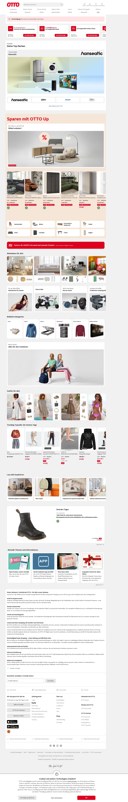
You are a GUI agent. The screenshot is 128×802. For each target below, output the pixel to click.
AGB (25, 752)
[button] (15, 329)
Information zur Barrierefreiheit (54, 752)
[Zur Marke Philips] (68, 99)
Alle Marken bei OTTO (56, 106)
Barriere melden (19, 716)
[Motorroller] (47, 299)
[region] (64, 788)
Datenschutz (31, 752)
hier (87, 789)
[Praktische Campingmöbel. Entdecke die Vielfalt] (101, 299)
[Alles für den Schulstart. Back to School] (55, 364)
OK (86, 798)
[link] (8, 731)
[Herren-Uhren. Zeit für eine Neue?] (74, 299)
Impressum (40, 752)
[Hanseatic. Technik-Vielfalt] (55, 72)
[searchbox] (41, 5)
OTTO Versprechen (95, 752)
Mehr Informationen (57, 798)
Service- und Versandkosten (65, 756)
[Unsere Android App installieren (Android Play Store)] (13, 726)
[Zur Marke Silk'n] (92, 99)
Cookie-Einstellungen (16, 752)
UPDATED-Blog (60, 719)
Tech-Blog (59, 722)
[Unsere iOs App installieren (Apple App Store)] (12, 722)
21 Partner (28, 781)
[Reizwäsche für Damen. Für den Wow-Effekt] (20, 299)
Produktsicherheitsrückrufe (72, 752)
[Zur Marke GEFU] (43, 99)
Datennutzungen (72, 781)
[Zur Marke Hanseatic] (19, 99)
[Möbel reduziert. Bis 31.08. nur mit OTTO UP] (55, 146)
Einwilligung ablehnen (27, 798)
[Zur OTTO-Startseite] (13, 5)
